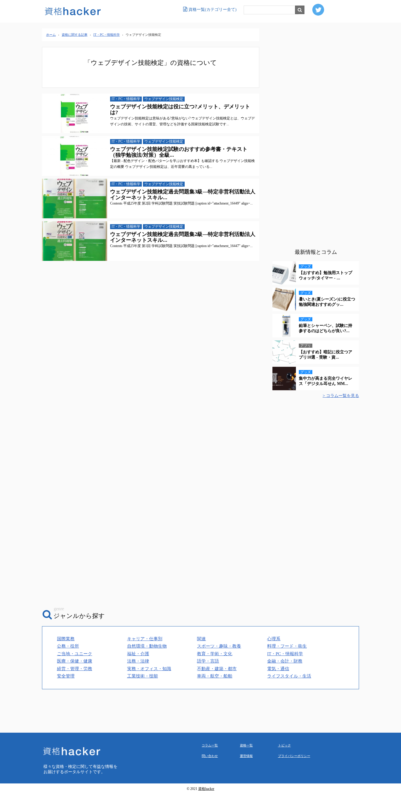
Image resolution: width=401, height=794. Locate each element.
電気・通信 (278, 668)
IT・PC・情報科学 (126, 99)
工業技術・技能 (142, 676)
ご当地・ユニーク (74, 653)
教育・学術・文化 (214, 653)
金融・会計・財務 (284, 661)
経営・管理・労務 (74, 668)
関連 (201, 638)
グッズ (305, 266)
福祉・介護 (138, 653)
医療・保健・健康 (74, 661)
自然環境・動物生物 (147, 646)
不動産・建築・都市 (217, 668)
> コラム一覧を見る (341, 395)
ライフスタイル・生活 (289, 676)
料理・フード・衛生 (287, 646)
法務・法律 (138, 661)
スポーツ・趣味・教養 (219, 646)
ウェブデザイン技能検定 (163, 99)
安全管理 (66, 676)
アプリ (305, 346)
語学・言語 (208, 661)
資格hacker (206, 789)
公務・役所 (68, 646)
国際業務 (66, 638)
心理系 (273, 638)
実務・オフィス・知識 (149, 668)
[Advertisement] (315, 139)
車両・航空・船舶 (214, 676)
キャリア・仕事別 (144, 638)
